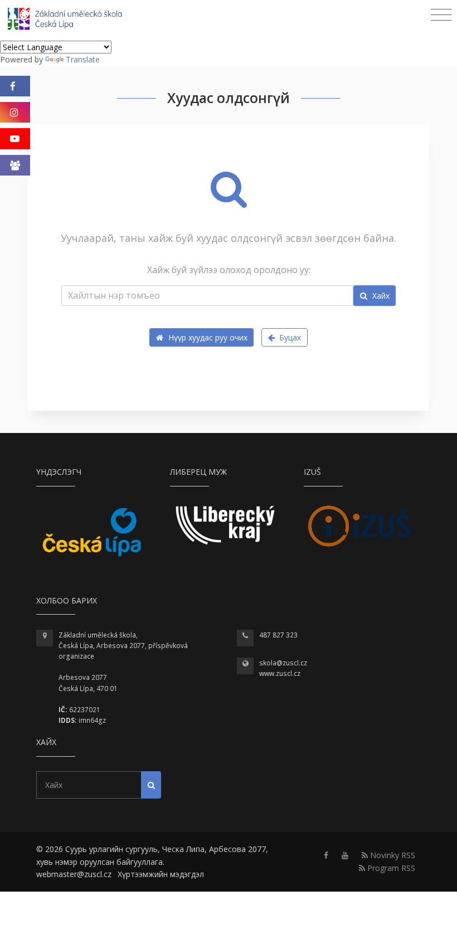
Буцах (289, 337)
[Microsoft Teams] (15, 165)
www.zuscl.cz (279, 673)
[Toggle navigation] (441, 15)
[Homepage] (72, 20)
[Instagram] (15, 112)
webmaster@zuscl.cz (73, 874)
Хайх (380, 295)
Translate (83, 59)
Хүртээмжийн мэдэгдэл (161, 874)
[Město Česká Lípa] (92, 532)
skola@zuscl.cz (283, 663)
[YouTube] (15, 138)
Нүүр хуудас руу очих (206, 337)
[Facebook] (15, 86)
